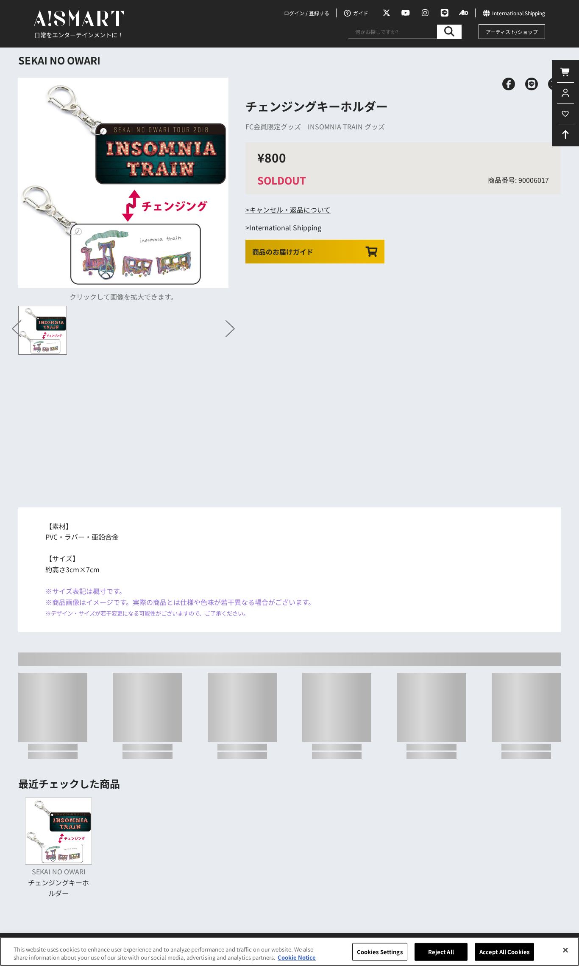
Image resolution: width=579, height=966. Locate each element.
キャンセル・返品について (290, 209)
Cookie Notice (297, 957)
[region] (289, 951)
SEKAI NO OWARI (59, 60)
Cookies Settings (380, 952)
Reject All (441, 952)
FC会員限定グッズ (273, 126)
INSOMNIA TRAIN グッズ (346, 126)
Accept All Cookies (504, 952)
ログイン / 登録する (306, 13)
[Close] (565, 950)
